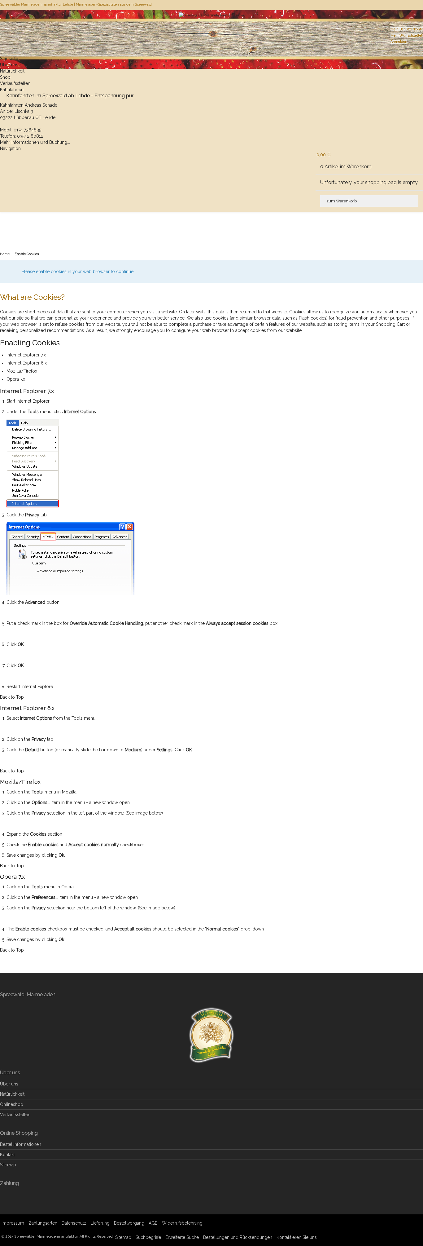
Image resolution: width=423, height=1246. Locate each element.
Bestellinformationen (20, 1144)
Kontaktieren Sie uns (297, 1237)
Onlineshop (11, 1104)
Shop (5, 77)
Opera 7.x (16, 379)
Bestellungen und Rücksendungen (237, 1237)
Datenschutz (74, 1223)
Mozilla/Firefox (22, 371)
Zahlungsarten (42, 1223)
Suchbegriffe (148, 1237)
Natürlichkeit (12, 70)
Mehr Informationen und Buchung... (35, 142)
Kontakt (7, 1154)
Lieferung (100, 1223)
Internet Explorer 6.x (27, 362)
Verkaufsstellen (15, 83)
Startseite (9, 58)
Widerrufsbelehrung (182, 1223)
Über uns (9, 64)
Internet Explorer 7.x (26, 354)
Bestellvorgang (129, 1223)
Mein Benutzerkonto (406, 29)
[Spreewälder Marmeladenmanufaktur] (211, 23)
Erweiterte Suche (182, 1237)
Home (5, 254)
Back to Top (12, 697)
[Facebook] (422, 4)
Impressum (13, 1223)
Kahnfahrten (12, 89)
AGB (153, 1223)
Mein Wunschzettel (406, 35)
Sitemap (8, 1164)
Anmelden (398, 42)
